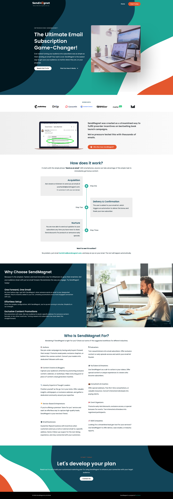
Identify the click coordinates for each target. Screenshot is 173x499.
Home (123, 4)
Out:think (138, 495)
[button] (43, 68)
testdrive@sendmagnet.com (70, 253)
